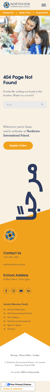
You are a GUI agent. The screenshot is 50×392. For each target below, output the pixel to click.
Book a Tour (25, 13)
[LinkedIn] (28, 291)
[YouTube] (21, 291)
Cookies (36, 355)
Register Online (18, 146)
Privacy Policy (25, 355)
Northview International (19, 321)
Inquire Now (42, 13)
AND (23, 372)
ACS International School (19, 313)
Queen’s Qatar (14, 324)
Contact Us (8, 13)
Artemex (11, 328)
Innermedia (34, 372)
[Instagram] (13, 291)
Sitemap (14, 355)
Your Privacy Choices (20, 384)
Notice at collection (12, 388)
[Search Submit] (42, 104)
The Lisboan (13, 317)
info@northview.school (14, 264)
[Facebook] (6, 291)
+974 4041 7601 (10, 257)
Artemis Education (16, 309)
